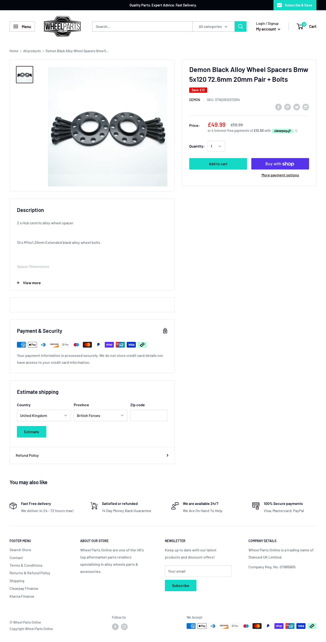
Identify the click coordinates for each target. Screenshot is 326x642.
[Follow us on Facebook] (115, 626)
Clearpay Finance (24, 588)
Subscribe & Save (298, 5)
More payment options (280, 175)
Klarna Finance (22, 596)
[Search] (241, 26)
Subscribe (180, 585)
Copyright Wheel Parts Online (31, 629)
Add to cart (218, 164)
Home (14, 51)
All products (32, 51)
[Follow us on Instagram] (124, 626)
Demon (194, 100)
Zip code (137, 404)
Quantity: (197, 146)
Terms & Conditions (26, 565)
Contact (16, 557)
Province (81, 404)
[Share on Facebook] (278, 106)
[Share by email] (305, 106)
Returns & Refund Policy (30, 572)
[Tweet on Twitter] (296, 106)
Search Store (20, 549)
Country (24, 404)
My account (266, 28)
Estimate (31, 431)
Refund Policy (27, 455)
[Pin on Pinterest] (287, 106)
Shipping (17, 580)
